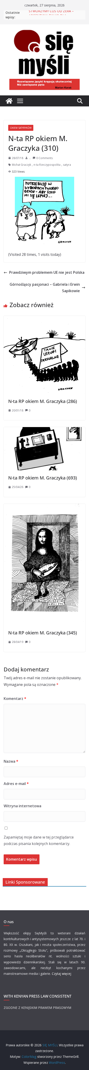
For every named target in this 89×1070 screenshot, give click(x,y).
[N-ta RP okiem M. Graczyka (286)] (44, 319)
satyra (67, 165)
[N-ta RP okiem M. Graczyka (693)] (44, 430)
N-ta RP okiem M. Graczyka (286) (42, 401)
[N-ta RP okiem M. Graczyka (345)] (44, 507)
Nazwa (11, 761)
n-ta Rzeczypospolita (47, 165)
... (30, 158)
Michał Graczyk (21, 165)
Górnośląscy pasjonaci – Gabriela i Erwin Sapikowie (45, 288)
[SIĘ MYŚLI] (9, 100)
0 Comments (44, 158)
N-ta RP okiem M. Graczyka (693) (42, 478)
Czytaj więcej (61, 973)
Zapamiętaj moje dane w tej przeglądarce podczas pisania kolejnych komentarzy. (39, 840)
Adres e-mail (16, 783)
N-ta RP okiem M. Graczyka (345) (42, 633)
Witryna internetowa (22, 805)
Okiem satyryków (20, 127)
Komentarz (15, 698)
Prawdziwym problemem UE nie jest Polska (46, 272)
